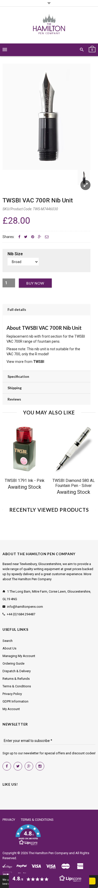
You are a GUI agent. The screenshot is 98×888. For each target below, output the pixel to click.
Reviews (14, 399)
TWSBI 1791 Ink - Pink (24, 480)
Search (8, 641)
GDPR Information (15, 701)
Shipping (15, 388)
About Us (9, 648)
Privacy (9, 820)
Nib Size (15, 253)
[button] (28, 835)
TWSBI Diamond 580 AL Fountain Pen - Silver (74, 483)
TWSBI (38, 362)
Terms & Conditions (17, 686)
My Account (11, 709)
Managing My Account (19, 656)
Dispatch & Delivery (17, 671)
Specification (18, 376)
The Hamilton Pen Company (48, 853)
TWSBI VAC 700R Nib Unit (38, 200)
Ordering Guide (13, 663)
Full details (17, 309)
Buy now (35, 283)
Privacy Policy (12, 694)
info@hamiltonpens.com (25, 607)
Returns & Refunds (16, 679)
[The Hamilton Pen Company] (49, 25)
